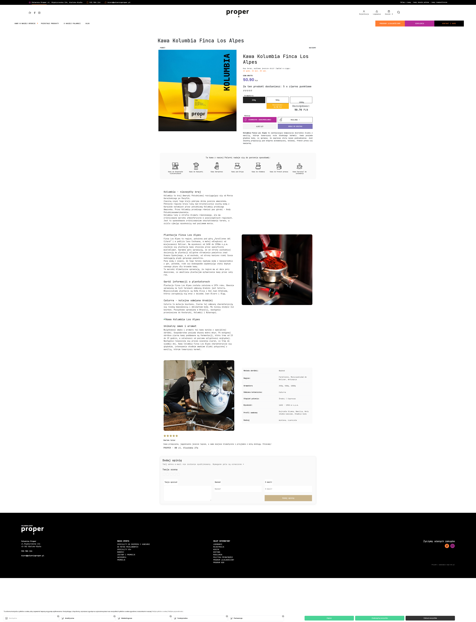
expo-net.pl (450, 565)
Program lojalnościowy (390, 23)
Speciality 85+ (124, 549)
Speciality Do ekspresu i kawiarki (133, 544)
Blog (88, 23)
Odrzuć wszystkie (430, 618)
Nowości (120, 552)
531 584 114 (94, 2)
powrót (162, 48)
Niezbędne (13, 618)
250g (254, 100)
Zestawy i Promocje (126, 555)
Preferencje (238, 618)
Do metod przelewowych (127, 547)
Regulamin (217, 555)
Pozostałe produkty (50, 23)
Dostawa (216, 552)
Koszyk (216, 549)
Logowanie (217, 544)
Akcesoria (121, 557)
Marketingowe (126, 618)
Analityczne (69, 618)
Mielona (295, 120)
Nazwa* (218, 482)
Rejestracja (218, 547)
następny (312, 48)
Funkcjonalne (183, 618)
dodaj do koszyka (295, 126)
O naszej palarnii (72, 23)
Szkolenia (419, 23)
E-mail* (268, 482)
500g (277, 100)
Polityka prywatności (223, 557)
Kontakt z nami (449, 23)
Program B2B (218, 562)
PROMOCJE (121, 560)
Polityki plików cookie (159, 611)
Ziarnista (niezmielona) (259, 120)
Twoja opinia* (170, 482)
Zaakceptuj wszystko (380, 618)
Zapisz (329, 618)
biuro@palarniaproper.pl (119, 2)
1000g (301, 102)
